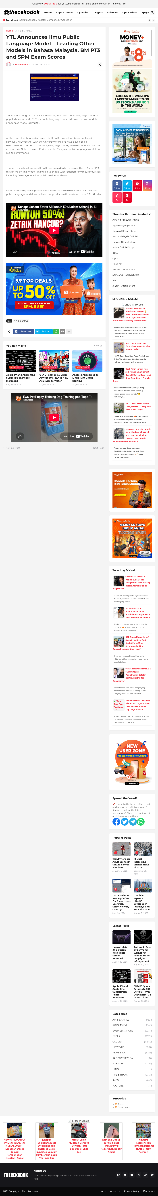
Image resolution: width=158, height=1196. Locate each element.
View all (98, 346)
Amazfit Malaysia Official (125, 220)
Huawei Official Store (123, 242)
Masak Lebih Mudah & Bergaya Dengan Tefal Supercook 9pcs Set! (79, 1145)
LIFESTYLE (132, 1047)
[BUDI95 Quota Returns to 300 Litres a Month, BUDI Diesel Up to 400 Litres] (143, 976)
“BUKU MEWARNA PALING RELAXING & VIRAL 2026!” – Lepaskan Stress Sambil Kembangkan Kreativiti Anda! (14, 1148)
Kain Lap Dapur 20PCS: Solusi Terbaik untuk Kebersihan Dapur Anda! (111, 1145)
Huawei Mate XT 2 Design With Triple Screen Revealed (119, 953)
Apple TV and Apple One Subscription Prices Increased (20, 377)
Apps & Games (64, 12)
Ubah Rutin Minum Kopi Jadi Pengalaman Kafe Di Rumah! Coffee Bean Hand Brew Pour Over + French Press (132, 375)
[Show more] (69, 331)
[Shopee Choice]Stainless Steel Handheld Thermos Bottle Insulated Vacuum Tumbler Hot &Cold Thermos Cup (47, 1148)
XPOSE (132, 1080)
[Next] (153, 20)
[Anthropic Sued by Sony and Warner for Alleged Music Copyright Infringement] (143, 937)
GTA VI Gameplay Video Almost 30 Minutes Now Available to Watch (53, 377)
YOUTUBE (132, 1085)
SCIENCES (132, 1063)
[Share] (100, 64)
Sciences (112, 12)
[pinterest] (152, 1175)
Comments (123, 1107)
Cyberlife (82, 12)
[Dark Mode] (146, 12)
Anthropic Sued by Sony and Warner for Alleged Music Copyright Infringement (143, 954)
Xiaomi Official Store (123, 286)
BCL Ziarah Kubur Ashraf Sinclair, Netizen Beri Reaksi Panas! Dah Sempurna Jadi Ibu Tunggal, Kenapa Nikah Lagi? (131, 643)
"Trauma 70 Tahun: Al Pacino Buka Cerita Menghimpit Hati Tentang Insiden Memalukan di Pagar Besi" (131, 583)
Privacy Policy (131, 1191)
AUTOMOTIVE (132, 1025)
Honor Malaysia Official (125, 236)
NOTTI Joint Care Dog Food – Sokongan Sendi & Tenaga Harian (137, 346)
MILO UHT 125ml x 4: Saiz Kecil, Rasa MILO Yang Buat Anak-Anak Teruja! (138, 407)
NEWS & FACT (132, 1052)
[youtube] (132, 1175)
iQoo (115, 253)
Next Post (98, 448)
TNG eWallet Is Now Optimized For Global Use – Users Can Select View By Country (121, 902)
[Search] (152, 12)
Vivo (114, 280)
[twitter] (125, 1175)
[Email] (62, 331)
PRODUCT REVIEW (132, 1058)
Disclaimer (149, 1191)
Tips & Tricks (129, 12)
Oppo (115, 258)
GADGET (132, 1041)
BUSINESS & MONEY (132, 1030)
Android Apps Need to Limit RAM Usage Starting (85, 377)
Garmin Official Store (124, 231)
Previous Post (12, 448)
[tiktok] (145, 1175)
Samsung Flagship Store (125, 275)
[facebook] (118, 1175)
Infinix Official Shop (123, 247)
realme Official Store (123, 269)
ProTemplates (48, 1191)
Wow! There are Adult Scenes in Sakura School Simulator (121, 863)
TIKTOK (132, 1069)
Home (48, 12)
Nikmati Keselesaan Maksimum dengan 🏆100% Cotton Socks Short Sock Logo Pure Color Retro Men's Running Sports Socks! (131, 314)
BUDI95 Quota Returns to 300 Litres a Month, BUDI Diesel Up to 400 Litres (142, 992)
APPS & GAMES (23, 31)
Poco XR (117, 264)
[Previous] (149, 20)
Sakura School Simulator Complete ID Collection (45, 20)
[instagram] (138, 1175)
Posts (120, 1104)
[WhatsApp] (56, 331)
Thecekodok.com (31, 1191)
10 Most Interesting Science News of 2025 (141, 863)
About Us (115, 1191)
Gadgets (98, 12)
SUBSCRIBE (50, 3)
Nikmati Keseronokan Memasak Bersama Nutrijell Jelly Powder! (143, 1145)
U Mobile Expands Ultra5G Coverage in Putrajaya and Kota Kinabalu (142, 902)
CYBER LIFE (132, 1036)
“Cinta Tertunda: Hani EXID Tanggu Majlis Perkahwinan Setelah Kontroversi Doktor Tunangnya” (132, 675)
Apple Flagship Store (123, 225)
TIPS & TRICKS (132, 1074)
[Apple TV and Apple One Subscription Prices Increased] (121, 976)
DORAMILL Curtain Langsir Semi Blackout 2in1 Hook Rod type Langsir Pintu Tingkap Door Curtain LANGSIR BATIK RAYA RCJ (132, 435)
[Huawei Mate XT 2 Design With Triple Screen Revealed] (121, 937)
